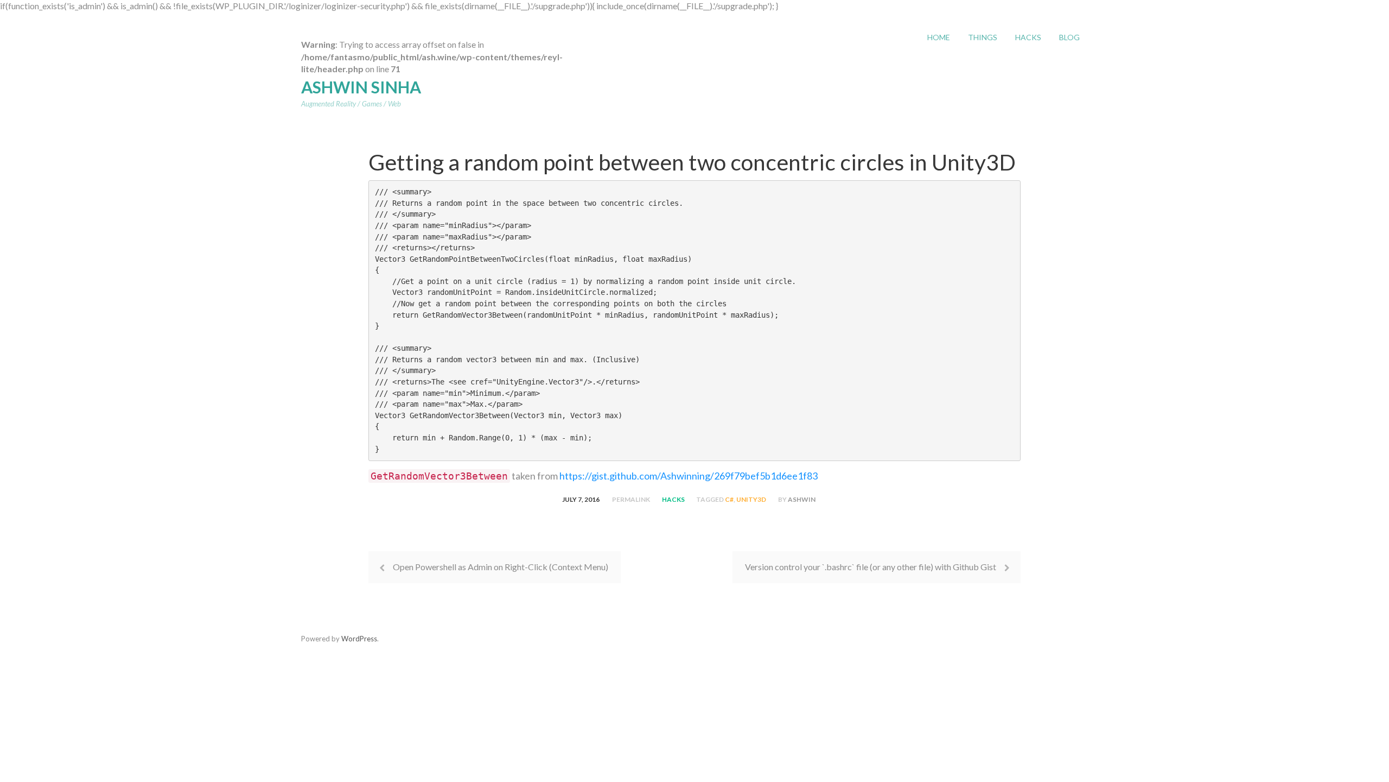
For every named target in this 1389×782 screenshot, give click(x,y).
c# (729, 499)
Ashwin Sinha (361, 87)
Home (938, 37)
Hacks (1028, 37)
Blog (1069, 37)
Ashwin (801, 499)
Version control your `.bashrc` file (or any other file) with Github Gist (870, 567)
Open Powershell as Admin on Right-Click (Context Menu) (500, 567)
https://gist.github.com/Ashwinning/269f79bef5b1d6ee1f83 (688, 476)
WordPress (359, 638)
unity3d (751, 499)
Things (982, 37)
